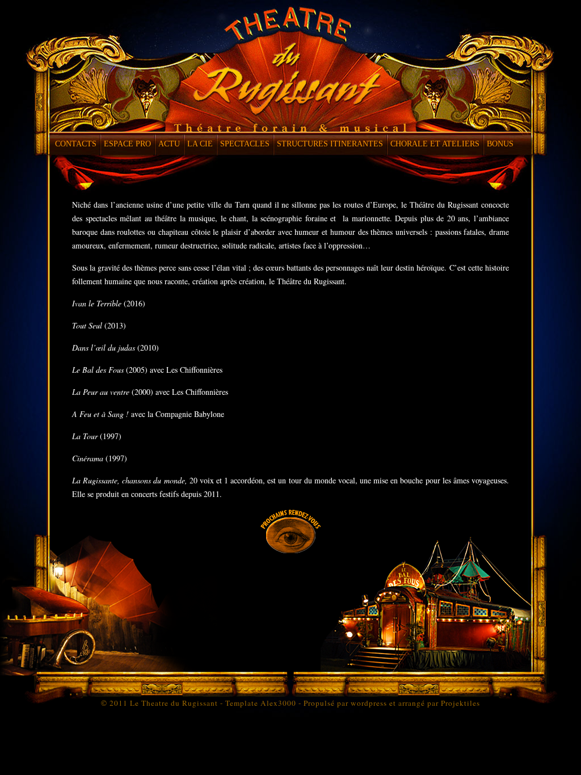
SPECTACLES (245, 144)
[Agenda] (290, 550)
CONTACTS (75, 144)
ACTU (169, 144)
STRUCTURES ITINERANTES (330, 144)
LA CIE (200, 144)
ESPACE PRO (127, 144)
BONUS (500, 144)
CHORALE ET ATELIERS (434, 144)
